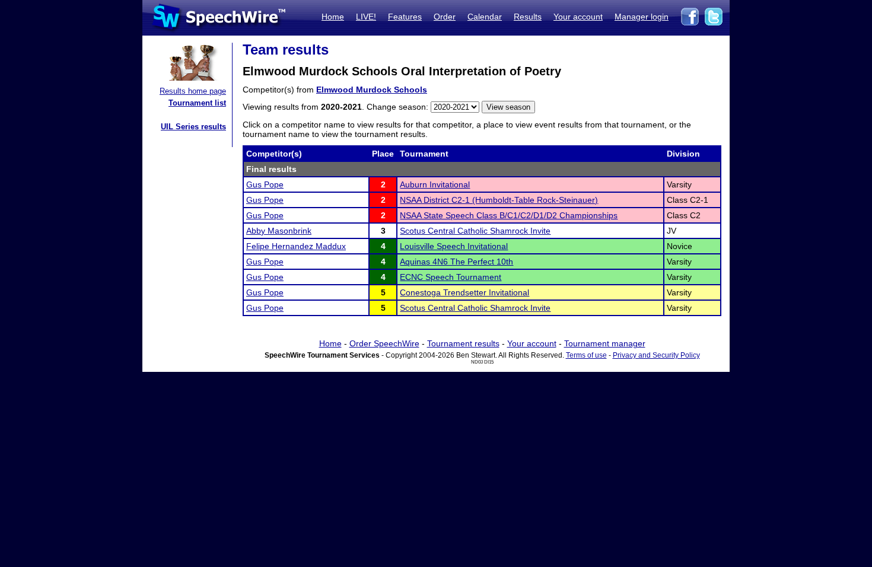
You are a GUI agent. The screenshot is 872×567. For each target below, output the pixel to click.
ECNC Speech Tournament (450, 277)
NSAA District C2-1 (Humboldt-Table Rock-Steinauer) (499, 200)
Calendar (484, 16)
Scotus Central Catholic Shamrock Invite (475, 230)
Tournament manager (604, 343)
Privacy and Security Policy (656, 355)
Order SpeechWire (384, 343)
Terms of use (586, 355)
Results (528, 16)
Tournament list (197, 102)
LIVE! (366, 16)
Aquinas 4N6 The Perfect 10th (456, 261)
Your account (578, 16)
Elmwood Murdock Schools (371, 89)
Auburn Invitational (435, 184)
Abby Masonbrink (278, 230)
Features (405, 16)
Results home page (193, 91)
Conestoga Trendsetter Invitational (464, 292)
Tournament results (463, 343)
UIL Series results (193, 126)
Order (445, 16)
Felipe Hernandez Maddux (296, 246)
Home (333, 16)
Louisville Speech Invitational (454, 246)
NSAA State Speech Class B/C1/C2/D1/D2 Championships (509, 215)
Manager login (642, 16)
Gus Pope (265, 184)
